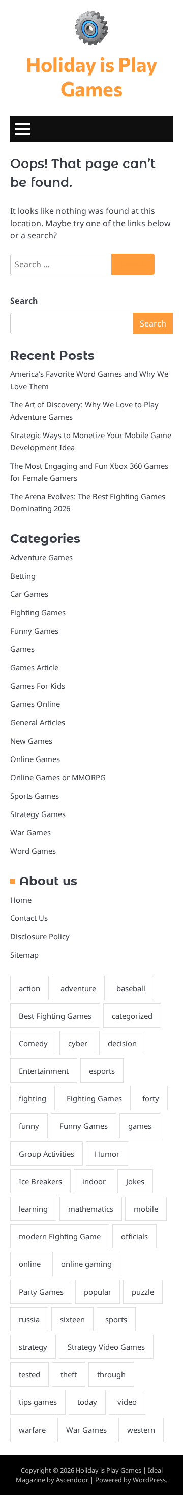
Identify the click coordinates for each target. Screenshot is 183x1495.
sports (116, 1319)
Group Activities (46, 1154)
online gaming (86, 1264)
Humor (107, 1154)
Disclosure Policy (40, 936)
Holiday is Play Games (91, 75)
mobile (146, 1209)
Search (24, 300)
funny (29, 1126)
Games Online (35, 704)
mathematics (90, 1209)
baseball (130, 988)
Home (21, 899)
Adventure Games (41, 557)
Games (22, 649)
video (127, 1402)
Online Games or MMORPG (58, 777)
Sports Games (34, 796)
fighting (32, 1098)
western (141, 1430)
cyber (77, 1043)
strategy (33, 1347)
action (29, 988)
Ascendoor (72, 1479)
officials (134, 1236)
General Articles (37, 722)
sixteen (72, 1319)
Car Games (29, 594)
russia (29, 1319)
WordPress (149, 1479)
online (30, 1264)
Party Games (41, 1292)
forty (150, 1098)
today (87, 1402)
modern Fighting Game (60, 1236)
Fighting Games (38, 612)
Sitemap (24, 954)
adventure (78, 988)
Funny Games (34, 631)
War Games (30, 832)
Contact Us (29, 918)
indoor (94, 1181)
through (111, 1374)
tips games (38, 1402)
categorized (132, 1016)
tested (29, 1374)
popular (97, 1292)
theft (68, 1374)
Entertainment (44, 1071)
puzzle (143, 1292)
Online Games (35, 759)
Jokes (135, 1181)
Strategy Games (38, 814)
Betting (23, 575)
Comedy (33, 1043)
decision (122, 1043)
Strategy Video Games (106, 1347)
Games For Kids (37, 686)
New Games (31, 741)
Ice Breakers (40, 1181)
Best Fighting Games (55, 1016)
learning (33, 1209)
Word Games (33, 851)
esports (102, 1071)
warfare (32, 1430)
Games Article (34, 667)
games (139, 1126)
